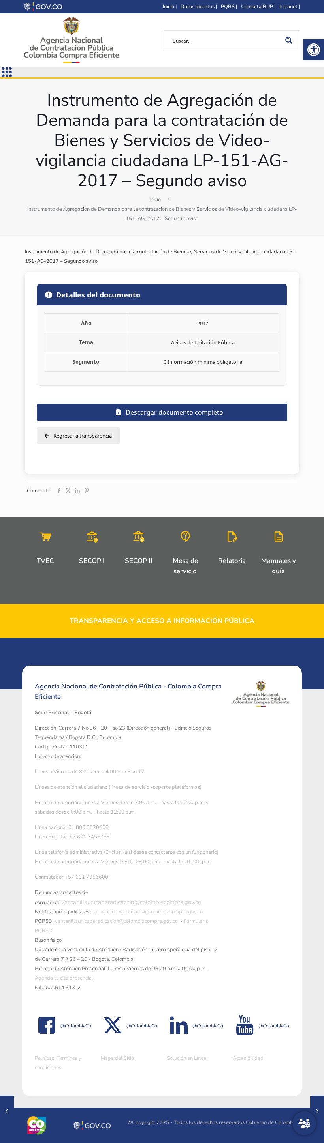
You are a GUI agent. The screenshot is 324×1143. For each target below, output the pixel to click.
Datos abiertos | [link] (199, 6)
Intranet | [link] (289, 6)
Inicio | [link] (170, 6)
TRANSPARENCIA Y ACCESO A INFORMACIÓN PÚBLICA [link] (162, 620)
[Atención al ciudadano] (304, 1123)
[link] (313, 49)
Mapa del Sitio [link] (117, 1058)
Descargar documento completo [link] (173, 412)
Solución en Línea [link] (186, 1058)
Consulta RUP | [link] (258, 6)
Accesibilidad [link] (248, 1058)
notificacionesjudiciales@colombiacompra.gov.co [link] (147, 911)
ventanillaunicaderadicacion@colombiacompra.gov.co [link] (131, 902)
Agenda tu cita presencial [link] (64, 978)
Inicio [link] (155, 199)
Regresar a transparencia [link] (82, 435)
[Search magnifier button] (290, 40)
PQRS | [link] (229, 6)
